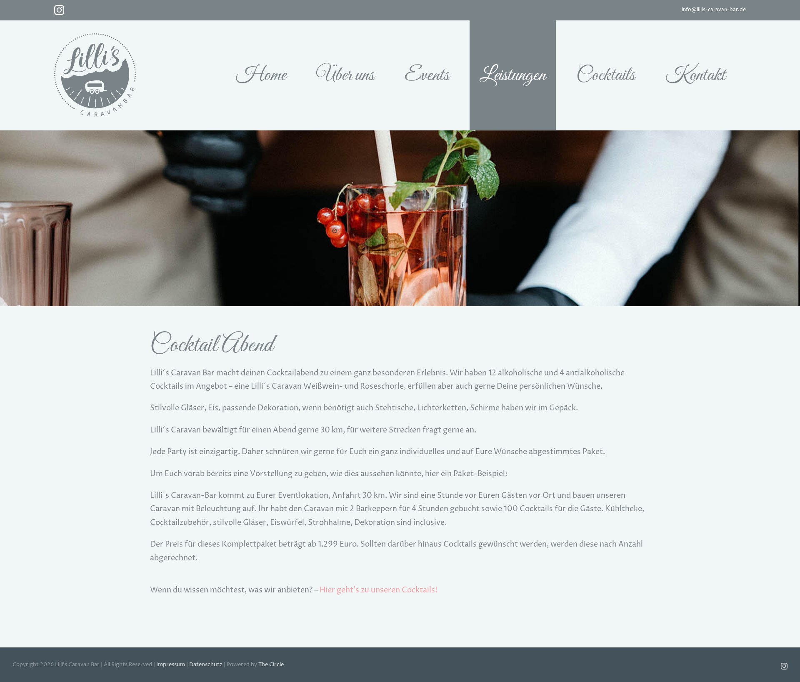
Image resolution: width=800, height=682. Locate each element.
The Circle (271, 664)
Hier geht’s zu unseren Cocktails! (379, 590)
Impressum (170, 664)
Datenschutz (205, 664)
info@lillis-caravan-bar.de (714, 9)
